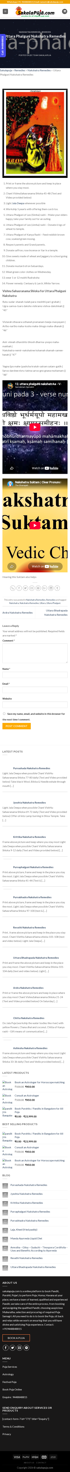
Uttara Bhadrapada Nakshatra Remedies (36, 957)
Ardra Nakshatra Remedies (17, 612)
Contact (41, 1462)
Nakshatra (14, 603)
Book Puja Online (12, 1389)
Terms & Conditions (13, 1426)
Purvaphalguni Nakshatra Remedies (33, 867)
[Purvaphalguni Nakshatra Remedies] (8, 862)
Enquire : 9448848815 (14, 1397)
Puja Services (9, 1366)
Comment (8, 640)
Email (6, 683)
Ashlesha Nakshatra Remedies (30, 1048)
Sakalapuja (6, 70)
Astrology (8, 1374)
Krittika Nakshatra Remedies (29, 836)
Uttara (43, 603)
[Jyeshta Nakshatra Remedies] (8, 798)
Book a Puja (16, 1337)
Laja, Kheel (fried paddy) (23, 1229)
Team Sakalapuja (42, 55)
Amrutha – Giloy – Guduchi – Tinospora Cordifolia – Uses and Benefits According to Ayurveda (39, 1249)
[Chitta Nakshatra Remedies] (8, 1013)
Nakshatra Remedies (30, 32)
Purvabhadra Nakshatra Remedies (32, 897)
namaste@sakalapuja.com (51, 2)
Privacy (6, 1434)
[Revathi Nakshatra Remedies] (8, 922)
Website (7, 698)
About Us (29, 1462)
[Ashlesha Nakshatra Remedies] (8, 1043)
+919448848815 (12, 1328)
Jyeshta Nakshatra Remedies (29, 802)
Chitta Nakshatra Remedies (28, 1018)
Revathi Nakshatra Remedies (29, 927)
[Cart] (64, 11)
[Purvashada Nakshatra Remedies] (8, 763)
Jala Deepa (18, 203)
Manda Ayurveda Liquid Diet (26, 1238)
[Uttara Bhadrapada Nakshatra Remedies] (8, 953)
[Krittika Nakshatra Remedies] (8, 832)
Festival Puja (9, 1381)
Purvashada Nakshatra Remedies (31, 768)
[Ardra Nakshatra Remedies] (8, 983)
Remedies (46, 32)
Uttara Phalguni (53, 603)
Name (6, 669)
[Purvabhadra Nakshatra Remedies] (8, 892)
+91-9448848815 (25, 2)
